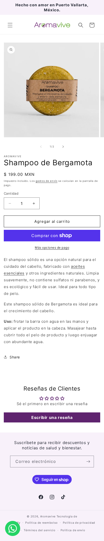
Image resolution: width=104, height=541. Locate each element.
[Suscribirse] (88, 461)
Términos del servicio (40, 530)
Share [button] (15, 357)
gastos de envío (47, 180)
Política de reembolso (41, 522)
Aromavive (48, 516)
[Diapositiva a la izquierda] (40, 146)
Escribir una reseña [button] (51, 417)
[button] (10, 25)
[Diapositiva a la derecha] (63, 146)
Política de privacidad (79, 522)
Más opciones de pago (52, 247)
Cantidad (11, 193)
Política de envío (73, 530)
